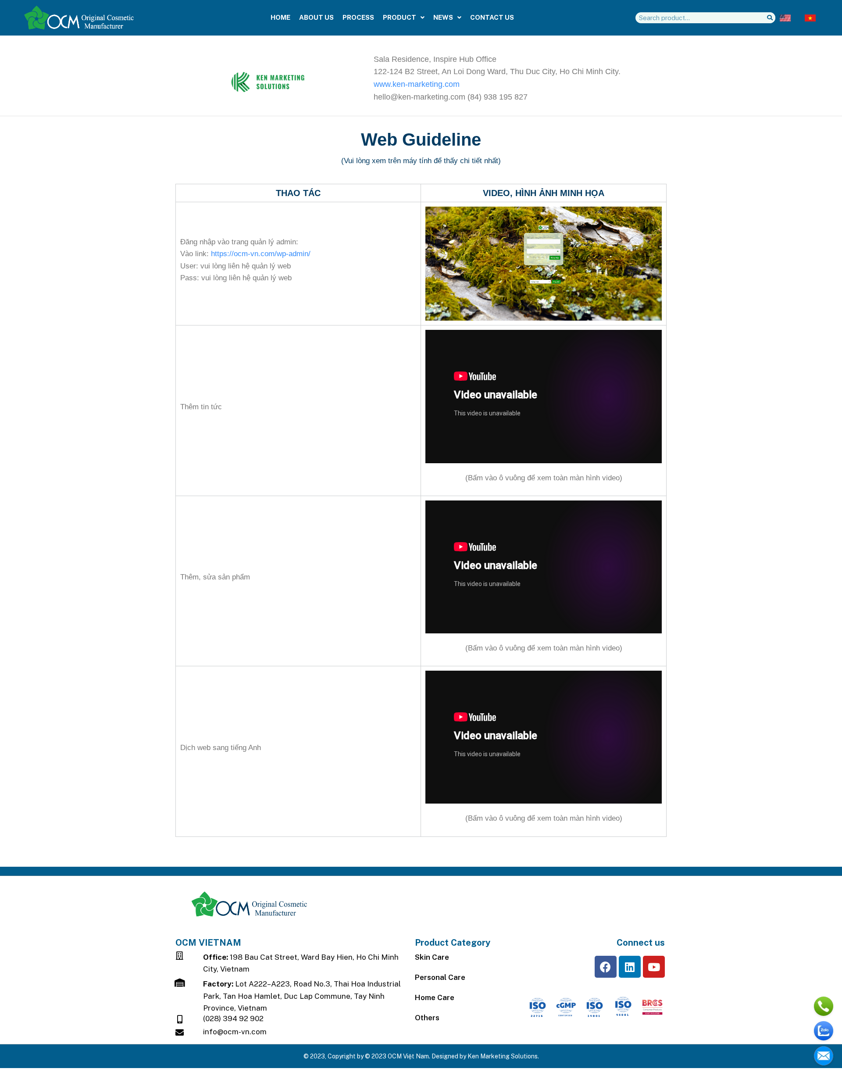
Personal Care (440, 977)
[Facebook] (606, 967)
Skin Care (432, 957)
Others (427, 1017)
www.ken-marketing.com (417, 84)
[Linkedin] (630, 967)
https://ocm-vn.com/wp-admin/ (260, 254)
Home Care (434, 997)
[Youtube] (654, 967)
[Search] (769, 17)
